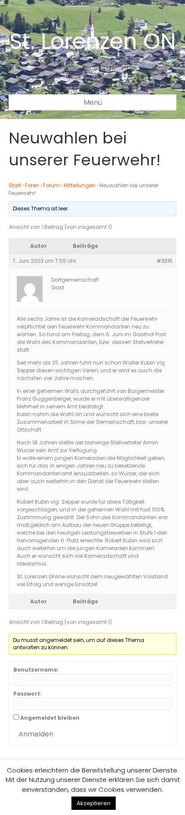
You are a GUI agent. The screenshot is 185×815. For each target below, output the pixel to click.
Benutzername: (36, 669)
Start (15, 185)
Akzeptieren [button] (94, 803)
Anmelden (35, 734)
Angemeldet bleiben (50, 717)
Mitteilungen (80, 185)
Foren (32, 185)
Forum (51, 185)
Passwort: (27, 693)
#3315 (165, 261)
